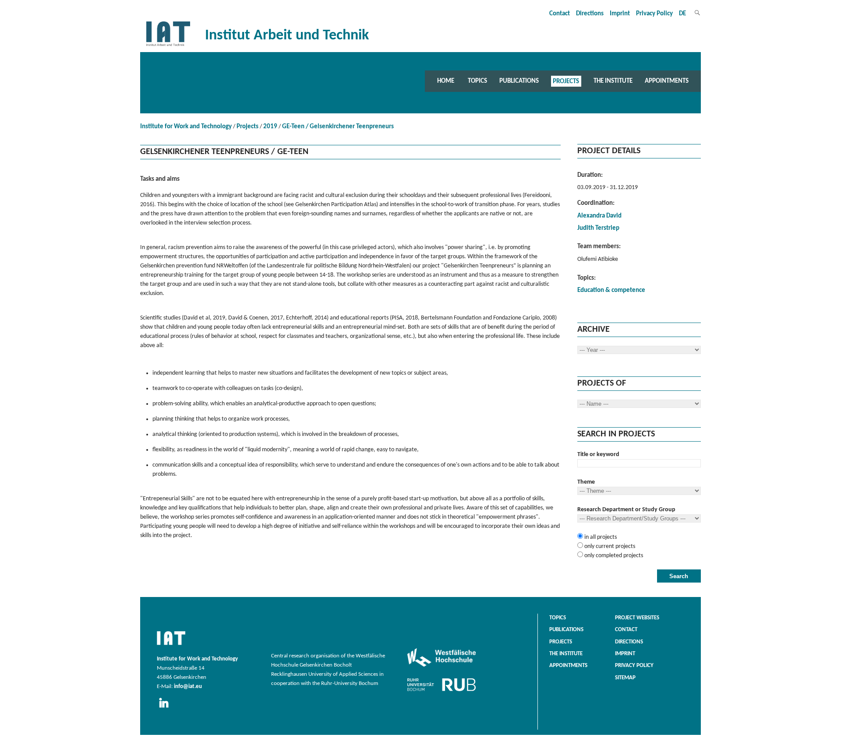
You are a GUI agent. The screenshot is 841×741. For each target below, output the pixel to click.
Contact (559, 14)
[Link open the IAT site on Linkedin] (167, 708)
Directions (590, 14)
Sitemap (625, 678)
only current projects (609, 546)
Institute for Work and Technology (186, 126)
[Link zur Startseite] (168, 46)
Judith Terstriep (598, 228)
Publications (519, 80)
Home (445, 80)
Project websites (637, 618)
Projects (566, 80)
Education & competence (611, 290)
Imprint (620, 14)
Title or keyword (598, 454)
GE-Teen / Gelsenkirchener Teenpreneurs (338, 126)
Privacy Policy (654, 14)
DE (682, 14)
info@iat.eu (188, 686)
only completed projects (613, 555)
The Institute (613, 80)
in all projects (600, 537)
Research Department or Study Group (626, 509)
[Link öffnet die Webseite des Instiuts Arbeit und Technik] (171, 646)
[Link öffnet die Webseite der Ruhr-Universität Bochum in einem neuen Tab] (441, 691)
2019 (270, 126)
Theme (586, 482)
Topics (477, 80)
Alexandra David (599, 216)
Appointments (667, 80)
